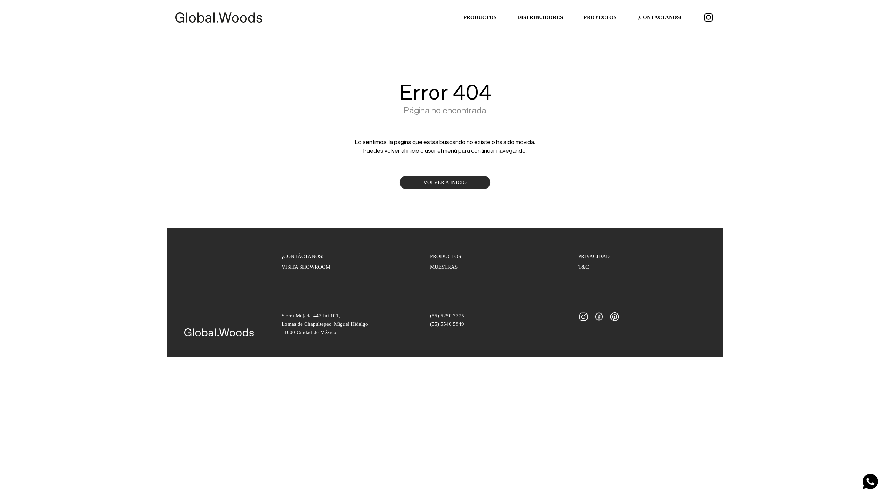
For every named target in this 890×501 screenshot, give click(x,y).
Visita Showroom (306, 267)
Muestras (444, 267)
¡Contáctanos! (659, 17)
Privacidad (594, 256)
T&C (583, 267)
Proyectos (600, 17)
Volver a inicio (445, 182)
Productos (479, 17)
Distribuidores (540, 17)
